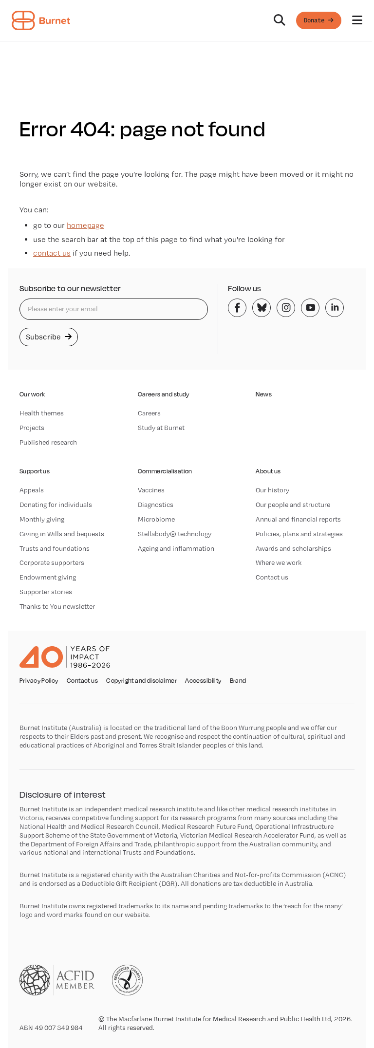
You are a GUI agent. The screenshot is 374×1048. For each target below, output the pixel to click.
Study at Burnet (161, 427)
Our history (272, 490)
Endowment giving (47, 577)
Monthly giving (41, 519)
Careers (149, 413)
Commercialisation (165, 471)
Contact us (272, 577)
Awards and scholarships (293, 548)
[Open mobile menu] (357, 20)
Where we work (278, 562)
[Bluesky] (261, 308)
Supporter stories (45, 592)
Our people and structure (293, 504)
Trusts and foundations (54, 548)
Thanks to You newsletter (57, 606)
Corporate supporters (51, 562)
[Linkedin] (334, 308)
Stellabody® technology (174, 534)
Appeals (31, 490)
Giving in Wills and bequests (61, 534)
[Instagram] (286, 308)
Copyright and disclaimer (141, 680)
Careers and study (163, 394)
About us (268, 471)
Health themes (41, 413)
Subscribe (44, 336)
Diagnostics (155, 504)
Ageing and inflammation (176, 548)
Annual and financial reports (298, 519)
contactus (52, 253)
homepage (85, 225)
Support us (34, 471)
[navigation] (187, 20)
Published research (48, 442)
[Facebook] (237, 308)
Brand (238, 680)
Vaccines (151, 490)
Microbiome (156, 519)
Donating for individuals (55, 504)
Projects (31, 427)
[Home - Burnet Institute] (41, 20)
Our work (32, 394)
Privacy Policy (38, 680)
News (264, 394)
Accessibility (203, 680)
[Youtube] (310, 308)
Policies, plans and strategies (299, 534)
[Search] (279, 20)
